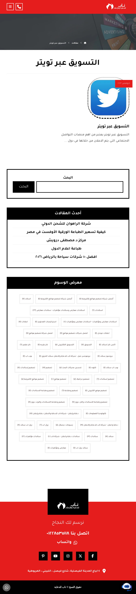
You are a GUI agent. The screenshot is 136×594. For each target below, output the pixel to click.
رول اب (44, 425)
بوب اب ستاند (110, 368)
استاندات (97, 310)
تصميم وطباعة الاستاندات (42, 391)
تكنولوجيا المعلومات (96, 414)
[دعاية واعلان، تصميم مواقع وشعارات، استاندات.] (115, 6)
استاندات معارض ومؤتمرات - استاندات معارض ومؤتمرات (90, 322)
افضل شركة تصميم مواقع (39, 333)
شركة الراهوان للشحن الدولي (66, 224)
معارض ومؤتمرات (57, 448)
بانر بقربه (43, 345)
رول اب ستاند (24, 425)
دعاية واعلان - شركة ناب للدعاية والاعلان (99, 425)
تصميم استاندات (105, 379)
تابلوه (92, 368)
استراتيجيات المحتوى (45, 322)
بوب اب (27, 356)
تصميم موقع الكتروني (96, 391)
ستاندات (92, 437)
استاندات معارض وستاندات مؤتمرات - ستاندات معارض (59, 310)
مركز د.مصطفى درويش (66, 241)
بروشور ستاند (105, 356)
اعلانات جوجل (102, 333)
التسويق (86, 345)
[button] (10, 6)
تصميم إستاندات (26, 368)
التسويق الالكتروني (64, 345)
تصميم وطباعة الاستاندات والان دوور (89, 402)
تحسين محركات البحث (70, 368)
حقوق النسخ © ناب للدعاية (68, 587)
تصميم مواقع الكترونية (32, 379)
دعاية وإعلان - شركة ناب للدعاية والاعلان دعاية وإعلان (54, 414)
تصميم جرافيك (81, 379)
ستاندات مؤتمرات (31, 437)
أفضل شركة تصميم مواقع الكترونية (55, 299)
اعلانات (23, 322)
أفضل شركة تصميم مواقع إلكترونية (96, 299)
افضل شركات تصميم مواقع (74, 333)
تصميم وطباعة (70, 391)
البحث (68, 178)
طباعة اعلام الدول (66, 249)
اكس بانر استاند (107, 345)
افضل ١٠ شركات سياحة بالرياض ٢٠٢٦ (66, 257)
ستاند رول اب (80, 448)
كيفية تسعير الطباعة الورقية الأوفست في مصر (66, 232)
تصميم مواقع (58, 379)
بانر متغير (25, 345)
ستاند (109, 437)
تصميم (47, 368)
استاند (26, 299)
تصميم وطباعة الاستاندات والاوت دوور (46, 402)
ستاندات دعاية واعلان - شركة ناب (64, 437)
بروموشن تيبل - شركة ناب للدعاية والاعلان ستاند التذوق (64, 356)
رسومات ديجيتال (64, 425)
